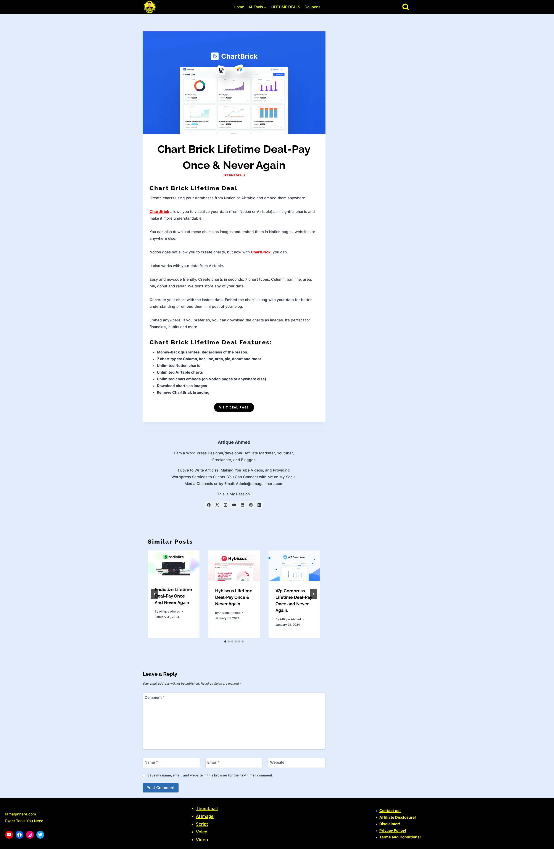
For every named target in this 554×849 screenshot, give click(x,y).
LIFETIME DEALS (285, 7)
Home (239, 7)
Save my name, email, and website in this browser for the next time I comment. (210, 775)
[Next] (313, 594)
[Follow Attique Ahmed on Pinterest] (250, 505)
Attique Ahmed (234, 442)
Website (277, 762)
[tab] (225, 641)
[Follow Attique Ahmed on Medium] (259, 505)
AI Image (205, 816)
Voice (201, 831)
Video (202, 839)
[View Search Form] (405, 7)
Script (202, 824)
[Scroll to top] (543, 843)
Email (213, 762)
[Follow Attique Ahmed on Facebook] (208, 505)
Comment (155, 697)
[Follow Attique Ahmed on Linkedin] (242, 505)
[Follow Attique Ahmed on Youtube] (234, 505)
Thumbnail (207, 808)
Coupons (312, 7)
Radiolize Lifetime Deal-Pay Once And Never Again (173, 596)
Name (151, 762)
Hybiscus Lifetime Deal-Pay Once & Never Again (233, 597)
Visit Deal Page (234, 407)
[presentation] (174, 564)
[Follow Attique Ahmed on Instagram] (225, 505)
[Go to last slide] (154, 594)
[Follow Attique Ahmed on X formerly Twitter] (217, 505)
